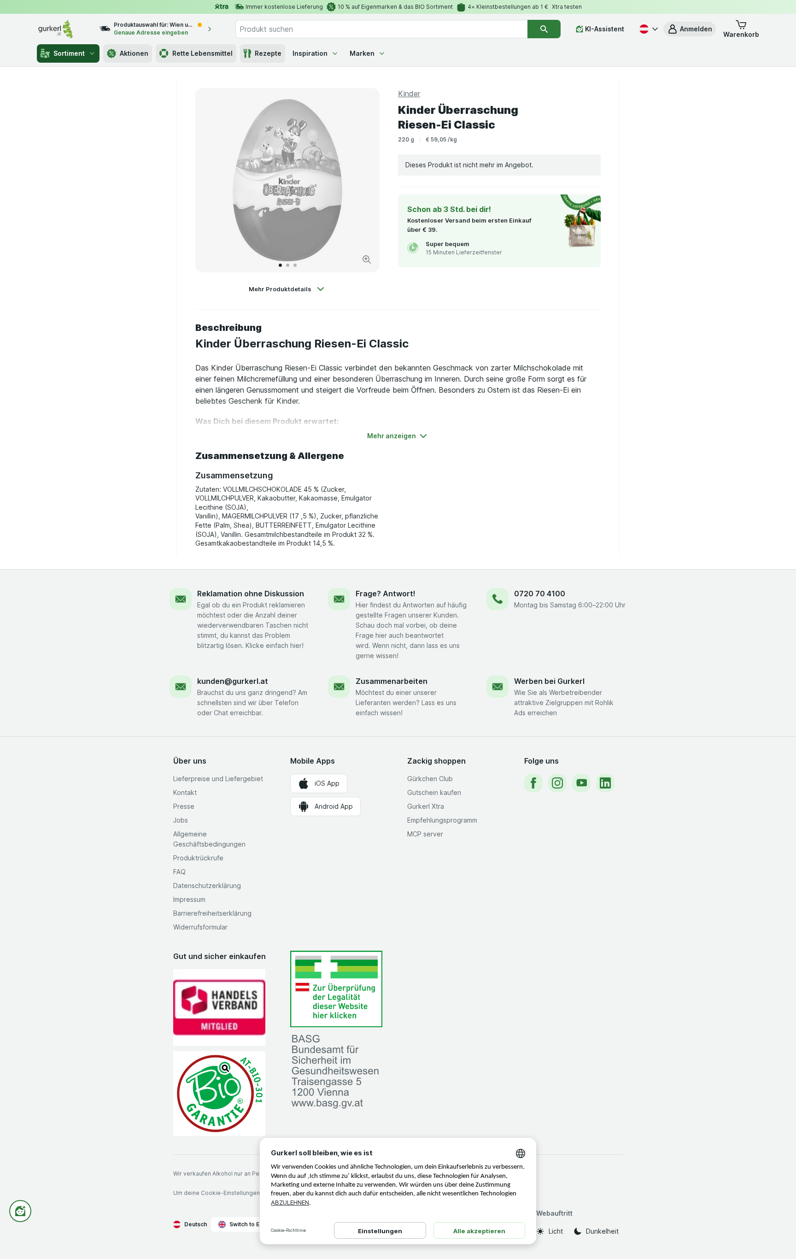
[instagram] (557, 783)
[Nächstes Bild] (363, 180)
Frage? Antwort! (386, 593)
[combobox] (381, 29)
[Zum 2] (287, 265)
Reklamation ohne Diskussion (250, 593)
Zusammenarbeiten (391, 681)
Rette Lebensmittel (202, 53)
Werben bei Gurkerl (549, 681)
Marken (362, 53)
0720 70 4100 (539, 593)
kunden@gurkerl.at (232, 681)
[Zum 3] (295, 265)
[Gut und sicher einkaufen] (219, 1093)
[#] (336, 989)
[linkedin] (605, 783)
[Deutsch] (648, 29)
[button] (689, 29)
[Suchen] (544, 29)
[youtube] (581, 783)
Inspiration (310, 53)
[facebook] (533, 783)
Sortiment (69, 53)
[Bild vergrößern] (366, 259)
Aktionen (134, 53)
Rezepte (268, 53)
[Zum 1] (280, 265)
